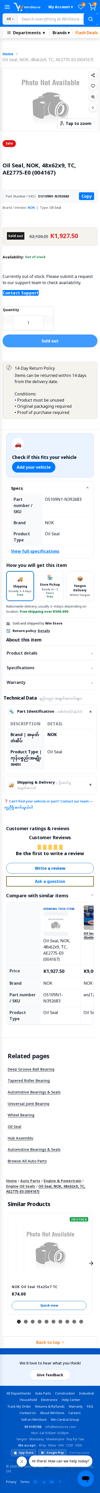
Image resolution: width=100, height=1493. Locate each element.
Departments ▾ (29, 32)
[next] (91, 1263)
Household (28, 1399)
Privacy (11, 1482)
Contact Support (21, 293)
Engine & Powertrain (62, 1180)
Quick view (49, 1305)
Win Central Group (65, 1419)
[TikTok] (60, 1482)
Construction (65, 1393)
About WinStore (52, 1412)
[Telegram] (43, 1482)
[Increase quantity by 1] (48, 319)
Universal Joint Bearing (28, 1103)
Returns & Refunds (50, 1406)
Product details (50, 653)
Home (8, 53)
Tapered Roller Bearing (29, 1080)
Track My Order (19, 1406)
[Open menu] (7, 7)
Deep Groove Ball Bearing (31, 1069)
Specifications (50, 668)
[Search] (90, 19)
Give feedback (50, 1374)
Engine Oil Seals (20, 1186)
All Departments (18, 1393)
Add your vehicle (34, 467)
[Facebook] (35, 1482)
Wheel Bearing (21, 1114)
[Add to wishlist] (92, 86)
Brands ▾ (61, 32)
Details (44, 630)
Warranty (50, 682)
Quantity (11, 309)
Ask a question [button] (50, 881)
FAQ (90, 1406)
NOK (31, 207)
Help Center (71, 1399)
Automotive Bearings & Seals (34, 1091)
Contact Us (27, 1412)
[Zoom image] (92, 96)
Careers (74, 1412)
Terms (24, 1482)
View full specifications (35, 551)
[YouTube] (51, 1482)
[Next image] (92, 107)
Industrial (86, 1393)
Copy (87, 196)
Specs (17, 488)
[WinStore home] (28, 7)
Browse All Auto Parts (27, 1160)
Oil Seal (14, 1126)
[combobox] (57, 19)
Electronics (49, 1399)
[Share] (92, 75)
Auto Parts (30, 1180)
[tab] (20, 586)
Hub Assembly (20, 1138)
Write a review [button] (50, 868)
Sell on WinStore (34, 1419)
